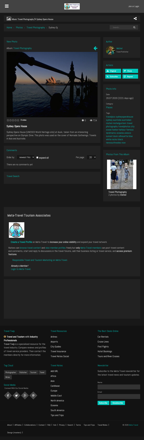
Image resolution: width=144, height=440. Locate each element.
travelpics (110, 116)
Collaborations (30, 425)
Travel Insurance (58, 351)
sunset (109, 136)
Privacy (62, 425)
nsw (124, 142)
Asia (52, 380)
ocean (109, 129)
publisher (23, 372)
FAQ (48, 425)
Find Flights (103, 346)
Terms (78, 425)
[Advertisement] (72, 299)
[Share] (135, 18)
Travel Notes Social (60, 356)
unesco (127, 132)
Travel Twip (9, 344)
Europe (54, 390)
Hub (54, 425)
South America (57, 410)
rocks (114, 139)
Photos (19, 27)
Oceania (54, 405)
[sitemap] (5, 336)
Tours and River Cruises (108, 356)
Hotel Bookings (105, 351)
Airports (54, 341)
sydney (109, 119)
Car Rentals (103, 336)
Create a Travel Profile (21, 242)
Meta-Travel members (90, 247)
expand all (44, 157)
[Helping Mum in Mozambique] (95, 48)
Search (70, 425)
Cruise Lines (103, 341)
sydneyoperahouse (124, 116)
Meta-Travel (133, 425)
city (132, 126)
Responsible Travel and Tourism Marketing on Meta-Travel (40, 260)
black (120, 139)
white (108, 139)
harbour (122, 129)
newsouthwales (113, 142)
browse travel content (30, 247)
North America (57, 400)
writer (7, 377)
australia (117, 119)
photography (112, 126)
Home (9, 27)
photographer (10, 372)
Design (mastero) (14, 432)
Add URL (54, 371)
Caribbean (55, 385)
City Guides (56, 346)
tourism (33, 372)
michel (109, 123)
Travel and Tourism (16, 336)
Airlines (54, 336)
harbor (115, 129)
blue (131, 136)
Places (109, 107)
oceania (120, 132)
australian (126, 119)
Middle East (56, 395)
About (9, 425)
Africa (53, 376)
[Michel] (110, 50)
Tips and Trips (57, 415)
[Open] (132, 164)
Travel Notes (102, 425)
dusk (115, 136)
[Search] (134, 27)
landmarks (111, 132)
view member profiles (55, 247)
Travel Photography (36, 27)
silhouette (123, 136)
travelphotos (124, 126)
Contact (42, 425)
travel (129, 123)
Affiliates (18, 425)
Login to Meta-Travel (21, 269)
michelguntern (119, 123)
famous (130, 129)
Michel (119, 48)
